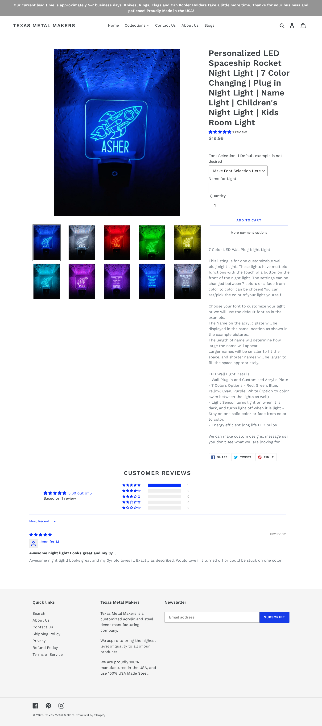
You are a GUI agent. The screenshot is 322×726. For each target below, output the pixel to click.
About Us (41, 620)
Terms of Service (48, 654)
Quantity (218, 196)
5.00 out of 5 (80, 493)
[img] (40, 534)
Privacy (39, 641)
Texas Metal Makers (44, 25)
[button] (220, 132)
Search (39, 613)
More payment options (249, 232)
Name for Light (222, 178)
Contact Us (43, 627)
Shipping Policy (46, 634)
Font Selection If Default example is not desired (245, 158)
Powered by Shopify (90, 715)
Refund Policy (45, 647)
